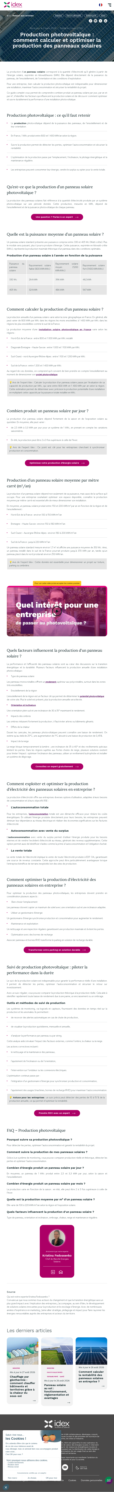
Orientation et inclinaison (23, 705)
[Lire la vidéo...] (57, 611)
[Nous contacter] (109, 1480)
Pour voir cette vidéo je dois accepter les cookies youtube (57, 583)
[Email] (61, 1272)
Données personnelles (91, 1480)
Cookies (72, 1480)
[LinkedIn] (53, 1272)
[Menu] (109, 5)
